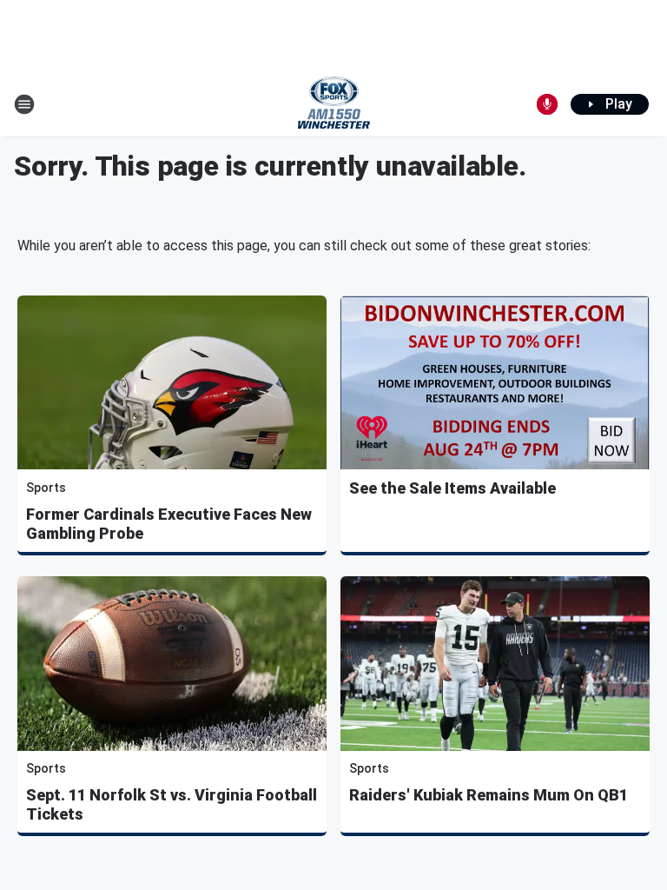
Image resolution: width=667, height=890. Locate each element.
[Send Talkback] (547, 104)
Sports (46, 488)
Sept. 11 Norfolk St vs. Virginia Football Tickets (171, 804)
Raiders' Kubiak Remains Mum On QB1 (488, 795)
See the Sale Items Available (452, 488)
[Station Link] (334, 104)
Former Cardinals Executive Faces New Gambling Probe (169, 523)
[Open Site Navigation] (24, 104)
